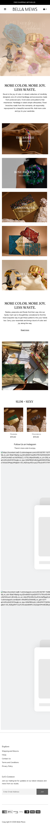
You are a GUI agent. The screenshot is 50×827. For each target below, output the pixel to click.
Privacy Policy (7, 766)
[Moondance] (36, 420)
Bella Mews (21, 822)
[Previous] (3, 45)
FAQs (4, 755)
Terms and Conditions (10, 762)
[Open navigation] (5, 9)
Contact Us (6, 759)
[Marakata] (13, 420)
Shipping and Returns (10, 751)
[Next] (47, 45)
